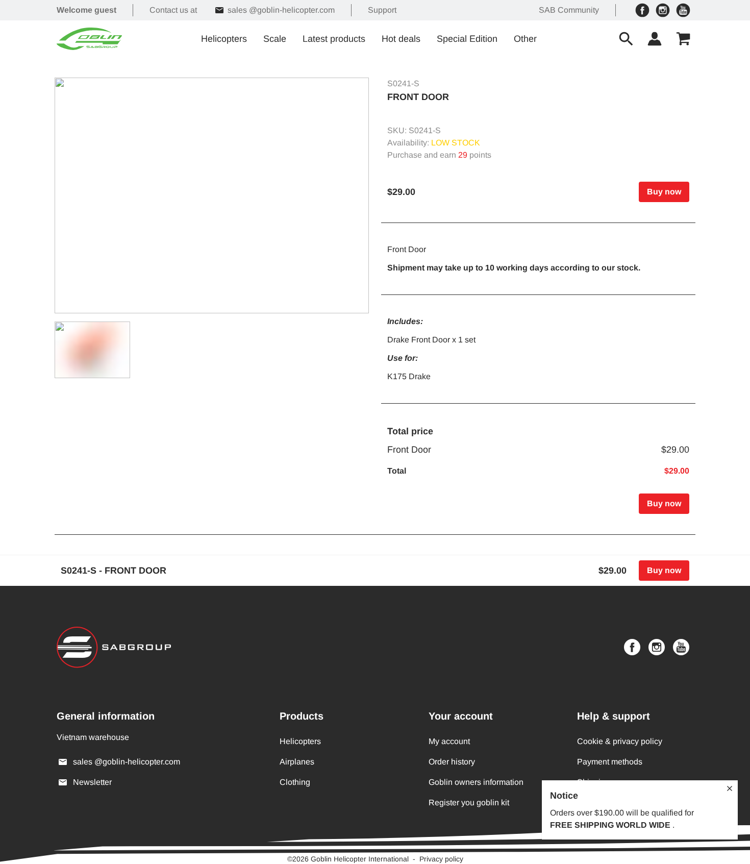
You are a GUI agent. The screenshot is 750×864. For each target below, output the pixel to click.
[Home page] (89, 39)
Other (525, 39)
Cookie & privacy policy (619, 741)
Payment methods (609, 761)
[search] (626, 39)
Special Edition (467, 39)
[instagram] (663, 10)
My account (449, 741)
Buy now (664, 191)
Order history (452, 761)
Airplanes (297, 761)
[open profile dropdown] (654, 39)
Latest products (334, 39)
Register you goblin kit (469, 802)
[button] (212, 195)
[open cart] (683, 39)
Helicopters (224, 39)
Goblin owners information (476, 782)
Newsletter (92, 782)
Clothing (295, 782)
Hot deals (401, 39)
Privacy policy (441, 859)
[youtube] (683, 10)
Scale (274, 39)
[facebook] (642, 10)
